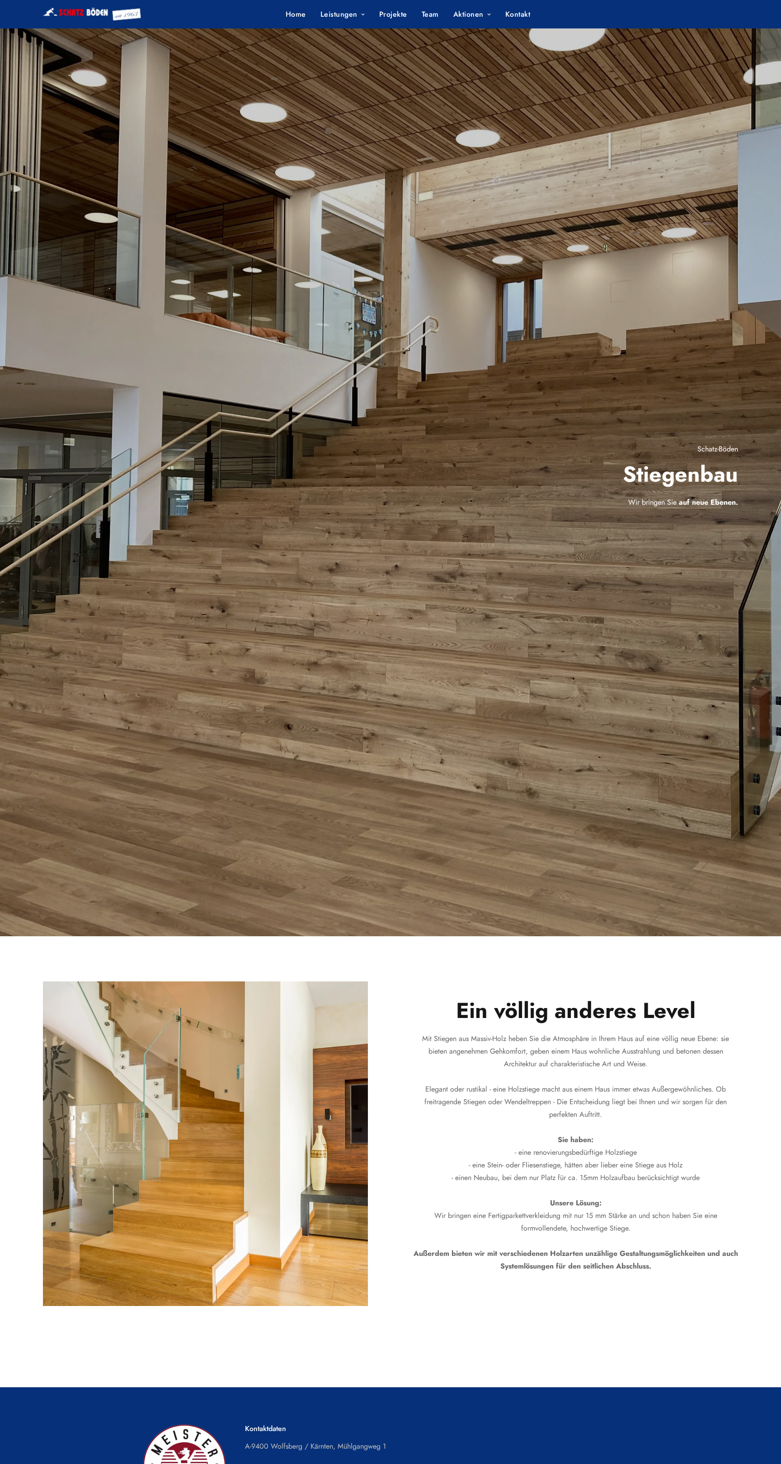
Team (430, 14)
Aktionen (468, 14)
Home (296, 14)
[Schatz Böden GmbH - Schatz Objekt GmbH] (105, 14)
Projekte (393, 14)
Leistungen (339, 14)
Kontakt (518, 14)
